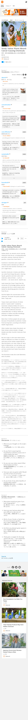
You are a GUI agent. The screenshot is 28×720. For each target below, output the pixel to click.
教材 (14, 5)
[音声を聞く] (7, 78)
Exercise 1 (4, 70)
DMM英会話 (5, 20)
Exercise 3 (4, 438)
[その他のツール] (25, 238)
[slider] (2, 241)
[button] (14, 178)
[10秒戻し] (18, 238)
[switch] (3, 62)
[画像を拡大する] (14, 33)
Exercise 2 (4, 232)
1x (21, 238)
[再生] (2, 238)
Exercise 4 (4, 495)
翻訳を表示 (8, 62)
